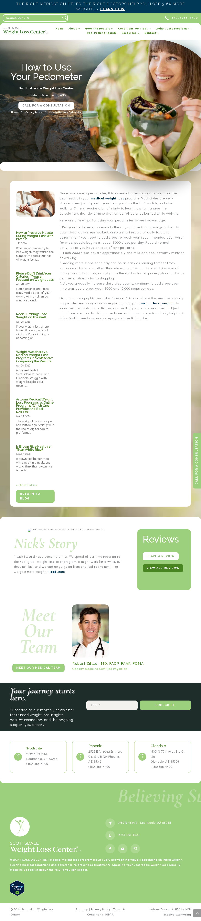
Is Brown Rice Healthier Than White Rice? (34, 448)
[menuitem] (59, 30)
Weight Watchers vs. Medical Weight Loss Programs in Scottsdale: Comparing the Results (34, 356)
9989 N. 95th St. (37, 754)
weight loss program (158, 303)
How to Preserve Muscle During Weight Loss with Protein (35, 236)
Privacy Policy (101, 909)
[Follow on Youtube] (122, 848)
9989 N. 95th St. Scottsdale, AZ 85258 (144, 823)
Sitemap (82, 909)
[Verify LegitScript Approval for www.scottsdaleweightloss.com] (17, 895)
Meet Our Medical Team (38, 667)
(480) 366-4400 (37, 764)
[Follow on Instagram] (135, 848)
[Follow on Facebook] (110, 848)
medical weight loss (107, 198)
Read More (57, 572)
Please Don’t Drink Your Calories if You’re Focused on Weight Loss (35, 277)
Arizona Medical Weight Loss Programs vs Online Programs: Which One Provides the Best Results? (35, 406)
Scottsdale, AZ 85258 (41, 759)
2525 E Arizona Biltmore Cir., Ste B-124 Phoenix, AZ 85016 (105, 756)
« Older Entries (26, 485)
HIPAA (109, 914)
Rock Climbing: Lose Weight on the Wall (31, 315)
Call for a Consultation (46, 105)
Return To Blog (30, 496)
